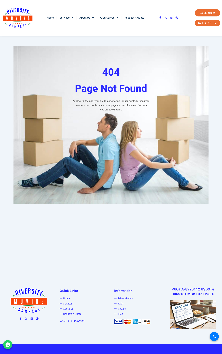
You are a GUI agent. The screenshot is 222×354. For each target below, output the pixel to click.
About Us (84, 18)
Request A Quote (134, 18)
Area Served (107, 18)
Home (50, 18)
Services (64, 18)
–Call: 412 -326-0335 (72, 321)
